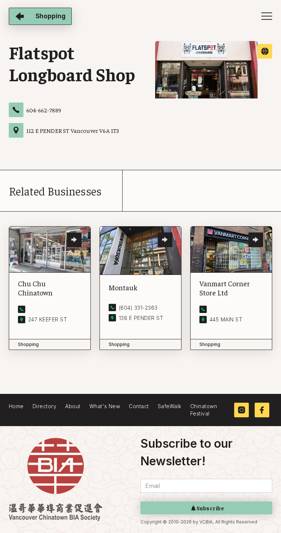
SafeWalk (169, 406)
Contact (139, 406)
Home (16, 406)
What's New (104, 406)
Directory (44, 406)
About (72, 406)
